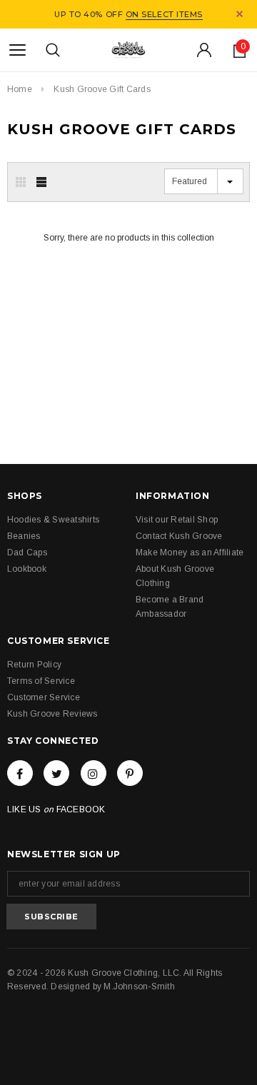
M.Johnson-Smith (139, 986)
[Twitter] (56, 773)
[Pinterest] (130, 773)
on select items (164, 14)
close (239, 14)
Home (19, 89)
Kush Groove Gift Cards (102, 89)
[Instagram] (93, 773)
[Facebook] (20, 773)
